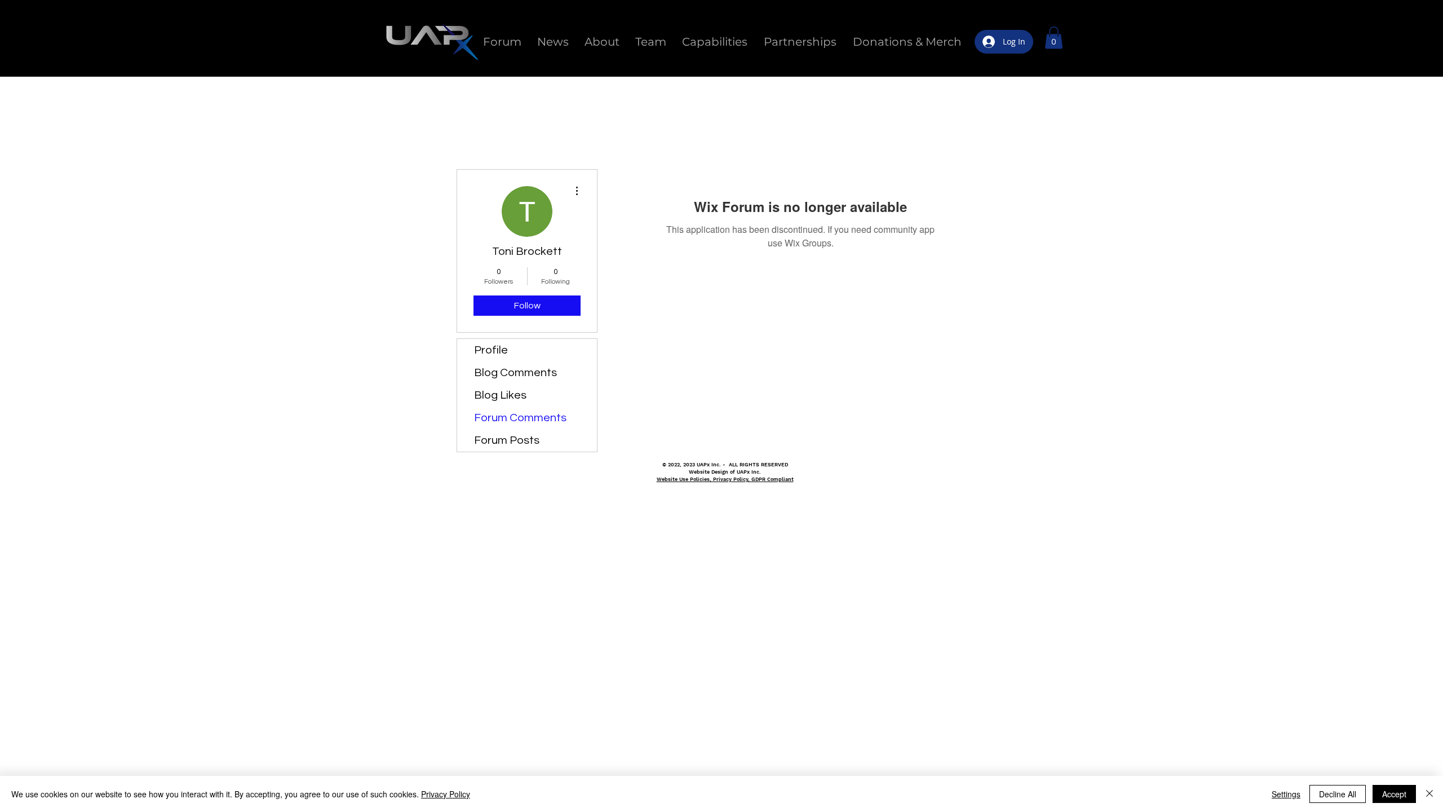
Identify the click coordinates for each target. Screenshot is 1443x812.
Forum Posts (506, 440)
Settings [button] (1286, 794)
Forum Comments (520, 417)
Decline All (1337, 794)
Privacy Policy (445, 794)
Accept (1394, 794)
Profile (491, 350)
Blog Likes (500, 395)
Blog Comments (515, 372)
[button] (1053, 37)
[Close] (1429, 794)
